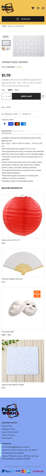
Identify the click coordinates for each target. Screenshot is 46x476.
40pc (10, 90)
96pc (17, 90)
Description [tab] (7, 131)
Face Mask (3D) (8, 332)
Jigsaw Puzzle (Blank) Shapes (13, 385)
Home (4, 26)
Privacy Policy (7, 426)
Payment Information (10, 432)
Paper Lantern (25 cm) (10, 240)
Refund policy (7, 438)
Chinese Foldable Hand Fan (12, 279)
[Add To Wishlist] (43, 96)
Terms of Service (8, 435)
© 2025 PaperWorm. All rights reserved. (23, 466)
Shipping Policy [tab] (19, 131)
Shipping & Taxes (11, 114)
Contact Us (26, 114)
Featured (25, 19)
